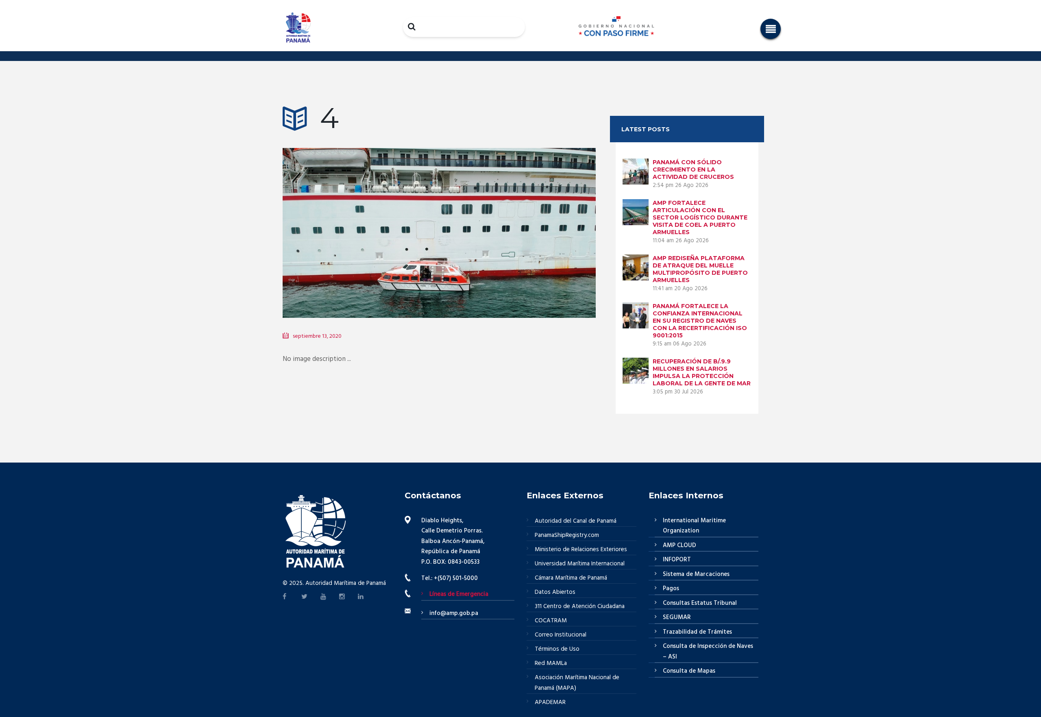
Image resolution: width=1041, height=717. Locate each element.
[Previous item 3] (361, 220)
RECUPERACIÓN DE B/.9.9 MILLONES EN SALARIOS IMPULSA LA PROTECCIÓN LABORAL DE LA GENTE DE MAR (702, 372)
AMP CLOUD (679, 545)
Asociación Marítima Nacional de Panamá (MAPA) (577, 683)
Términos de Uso (557, 649)
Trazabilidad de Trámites (697, 632)
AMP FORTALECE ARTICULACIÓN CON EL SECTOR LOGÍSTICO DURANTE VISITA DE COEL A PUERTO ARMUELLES (700, 217)
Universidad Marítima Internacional (580, 564)
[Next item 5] (517, 220)
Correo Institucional (560, 635)
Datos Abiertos (555, 592)
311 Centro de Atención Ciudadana (580, 606)
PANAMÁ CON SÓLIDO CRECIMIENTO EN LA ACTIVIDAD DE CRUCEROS (693, 169)
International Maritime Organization (694, 526)
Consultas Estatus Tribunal (700, 603)
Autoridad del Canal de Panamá (575, 521)
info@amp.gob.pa (453, 613)
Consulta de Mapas (689, 671)
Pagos (671, 588)
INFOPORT (677, 560)
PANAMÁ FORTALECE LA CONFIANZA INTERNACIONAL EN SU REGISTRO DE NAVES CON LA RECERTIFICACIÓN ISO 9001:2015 (700, 320)
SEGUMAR (677, 617)
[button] (770, 29)
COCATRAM (551, 621)
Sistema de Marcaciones (696, 574)
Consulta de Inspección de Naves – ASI (708, 651)
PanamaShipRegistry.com (567, 535)
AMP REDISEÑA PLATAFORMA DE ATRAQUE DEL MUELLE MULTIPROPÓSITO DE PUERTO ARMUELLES (700, 269)
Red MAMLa (551, 663)
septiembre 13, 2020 (317, 336)
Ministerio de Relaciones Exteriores (581, 549)
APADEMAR (550, 702)
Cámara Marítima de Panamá (571, 578)
